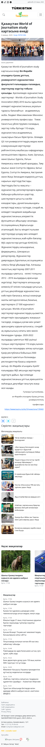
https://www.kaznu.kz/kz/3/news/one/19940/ (24, 409)
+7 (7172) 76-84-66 (11, 724)
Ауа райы (4, 735)
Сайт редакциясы (8, 707)
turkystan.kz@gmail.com (15, 727)
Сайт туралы (6, 709)
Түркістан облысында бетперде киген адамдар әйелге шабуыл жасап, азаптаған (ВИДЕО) (21, 691)
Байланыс (5, 702)
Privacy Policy (6, 712)
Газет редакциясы (8, 705)
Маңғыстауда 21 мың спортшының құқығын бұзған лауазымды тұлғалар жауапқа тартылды (22, 623)
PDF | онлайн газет (9, 731)
